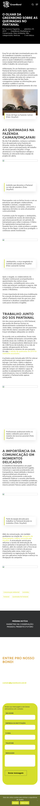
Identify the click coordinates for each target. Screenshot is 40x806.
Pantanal (6, 597)
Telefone (10, 743)
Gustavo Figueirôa (13, 29)
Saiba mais (24, 803)
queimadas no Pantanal (20, 597)
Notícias (17, 35)
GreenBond (15, 31)
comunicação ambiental (11, 592)
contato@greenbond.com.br (14, 683)
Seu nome (10, 713)
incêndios (26, 592)
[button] (37, 4)
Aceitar (15, 803)
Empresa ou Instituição (16, 723)
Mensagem (10, 753)
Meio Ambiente (19, 33)
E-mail (8, 733)
